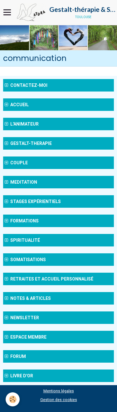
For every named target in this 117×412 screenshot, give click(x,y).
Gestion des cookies (58, 399)
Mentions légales (58, 391)
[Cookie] (13, 399)
